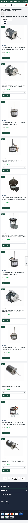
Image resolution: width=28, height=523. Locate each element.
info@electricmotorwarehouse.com (9, 503)
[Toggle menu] (2, 5)
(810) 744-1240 (4, 501)
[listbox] (6, 19)
